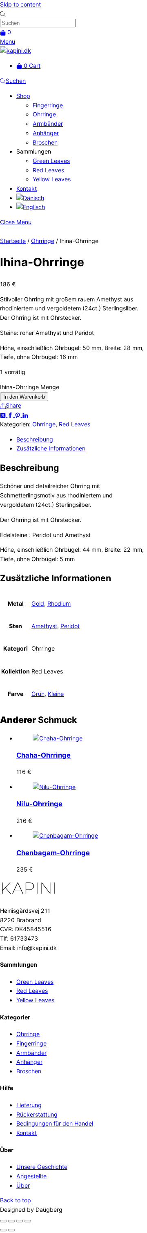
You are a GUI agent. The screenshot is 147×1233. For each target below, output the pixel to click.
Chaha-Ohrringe (43, 755)
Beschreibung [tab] (34, 439)
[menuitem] (30, 197)
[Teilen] (19, 1221)
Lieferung (29, 1104)
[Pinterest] (18, 414)
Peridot (70, 625)
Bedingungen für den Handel (54, 1123)
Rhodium (59, 603)
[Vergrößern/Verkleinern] (3, 1221)
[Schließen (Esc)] (27, 1221)
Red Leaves (48, 170)
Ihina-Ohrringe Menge (29, 387)
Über (23, 1185)
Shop (23, 95)
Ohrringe (44, 114)
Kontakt (26, 188)
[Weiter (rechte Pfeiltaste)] (11, 1230)
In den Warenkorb (24, 397)
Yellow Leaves (52, 179)
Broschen (45, 142)
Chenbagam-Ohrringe (53, 853)
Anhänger (46, 132)
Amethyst (44, 625)
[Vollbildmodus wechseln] (11, 1221)
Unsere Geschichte (41, 1166)
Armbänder (48, 123)
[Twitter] (3, 414)
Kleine (56, 693)
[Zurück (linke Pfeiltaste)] (3, 1230)
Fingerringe (48, 105)
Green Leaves (51, 160)
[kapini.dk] (15, 50)
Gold (37, 603)
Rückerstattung (37, 1114)
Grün (38, 693)
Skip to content (20, 4)
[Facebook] (11, 414)
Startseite (13, 240)
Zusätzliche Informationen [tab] (50, 448)
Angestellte (31, 1176)
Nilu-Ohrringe (39, 804)
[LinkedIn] (25, 414)
